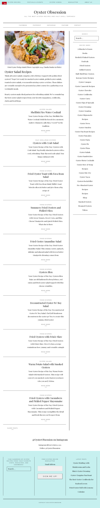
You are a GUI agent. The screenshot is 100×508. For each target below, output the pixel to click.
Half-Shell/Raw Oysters (45, 140)
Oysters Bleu (46, 272)
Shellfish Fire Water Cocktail (46, 112)
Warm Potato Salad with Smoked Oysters (46, 366)
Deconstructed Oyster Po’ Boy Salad (46, 304)
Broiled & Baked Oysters (85, 57)
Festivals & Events (35, 2)
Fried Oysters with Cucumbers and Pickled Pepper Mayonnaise (45, 399)
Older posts (12, 428)
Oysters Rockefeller (85, 181)
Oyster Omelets (85, 127)
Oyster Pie (85, 144)
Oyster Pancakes (84, 136)
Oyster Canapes (85, 82)
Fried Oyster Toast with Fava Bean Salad (46, 175)
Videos (85, 210)
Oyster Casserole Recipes (85, 86)
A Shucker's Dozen (85, 49)
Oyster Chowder (85, 90)
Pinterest (37, 25)
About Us (88, 2)
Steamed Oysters (85, 206)
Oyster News (85, 123)
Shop (85, 197)
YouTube (65, 25)
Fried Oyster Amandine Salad (45, 241)
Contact (77, 25)
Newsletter (73, 2)
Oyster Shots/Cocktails (85, 160)
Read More (45, 130)
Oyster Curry (85, 98)
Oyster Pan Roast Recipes (85, 131)
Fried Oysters (46, 171)
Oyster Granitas (85, 111)
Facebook (23, 25)
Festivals (85, 61)
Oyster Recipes (14, 2)
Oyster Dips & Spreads (85, 102)
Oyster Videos (56, 2)
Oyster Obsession (50, 12)
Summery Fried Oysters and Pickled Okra (46, 209)
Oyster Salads (46, 109)
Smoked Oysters (85, 202)
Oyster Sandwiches (84, 156)
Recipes (85, 193)
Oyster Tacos (85, 177)
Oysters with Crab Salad (46, 143)
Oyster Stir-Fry (85, 173)
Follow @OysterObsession (50, 448)
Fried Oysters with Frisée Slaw (45, 336)
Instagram (51, 25)
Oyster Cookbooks (85, 94)
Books (85, 53)
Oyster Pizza (85, 148)
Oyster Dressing (85, 107)
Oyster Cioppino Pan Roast (81, 475)
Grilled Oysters (85, 70)
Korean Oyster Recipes (85, 78)
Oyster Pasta (85, 140)
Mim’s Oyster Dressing (81, 471)
